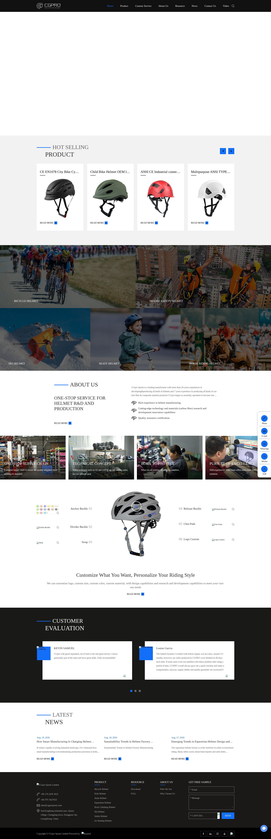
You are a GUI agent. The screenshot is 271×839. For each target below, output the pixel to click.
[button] (223, 151)
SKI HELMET (16, 363)
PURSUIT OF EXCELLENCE (232, 464)
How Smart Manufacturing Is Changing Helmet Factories (64, 742)
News (194, 6)
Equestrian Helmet (102, 802)
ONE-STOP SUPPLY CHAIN (26, 464)
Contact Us (210, 6)
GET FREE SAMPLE (200, 782)
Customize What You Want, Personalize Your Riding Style (135, 575)
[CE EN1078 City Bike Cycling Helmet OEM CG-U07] (60, 198)
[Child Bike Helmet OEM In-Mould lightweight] (110, 198)
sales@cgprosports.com (51, 805)
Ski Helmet (99, 811)
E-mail (264, 436)
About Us (163, 6)
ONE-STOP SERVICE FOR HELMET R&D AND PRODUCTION (79, 403)
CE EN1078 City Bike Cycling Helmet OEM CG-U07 (60, 172)
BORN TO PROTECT (157, 464)
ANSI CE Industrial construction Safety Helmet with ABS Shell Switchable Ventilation (161, 172)
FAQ (133, 793)
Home (110, 6)
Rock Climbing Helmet (104, 807)
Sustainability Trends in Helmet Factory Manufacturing (127, 742)
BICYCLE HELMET (26, 300)
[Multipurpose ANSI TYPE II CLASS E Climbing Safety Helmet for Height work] (211, 198)
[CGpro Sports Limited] (48, 6)
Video (226, 6)
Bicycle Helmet (101, 789)
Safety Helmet (100, 816)
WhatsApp (264, 449)
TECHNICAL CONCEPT (92, 464)
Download (135, 789)
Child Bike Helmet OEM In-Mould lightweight (110, 172)
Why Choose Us (167, 793)
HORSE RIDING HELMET (205, 363)
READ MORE (133, 594)
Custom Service (143, 6)
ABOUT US (84, 384)
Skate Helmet (100, 798)
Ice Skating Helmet (103, 821)
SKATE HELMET (109, 363)
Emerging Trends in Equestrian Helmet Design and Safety (200, 742)
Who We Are (166, 789)
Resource (180, 6)
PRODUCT (59, 154)
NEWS (54, 722)
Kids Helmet (100, 793)
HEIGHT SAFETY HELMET (166, 300)
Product (124, 6)
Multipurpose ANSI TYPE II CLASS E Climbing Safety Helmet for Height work (211, 172)
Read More (46, 223)
